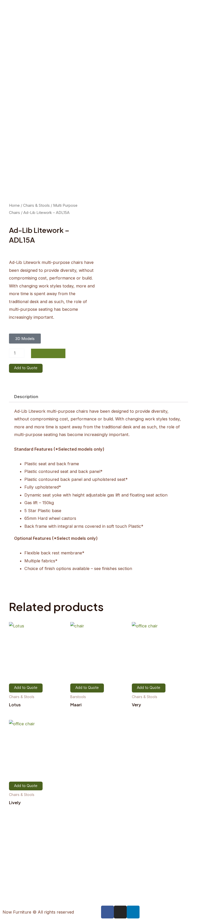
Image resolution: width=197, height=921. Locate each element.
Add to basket (48, 353)
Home (14, 205)
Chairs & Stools (36, 205)
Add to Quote (25, 368)
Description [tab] (26, 396)
